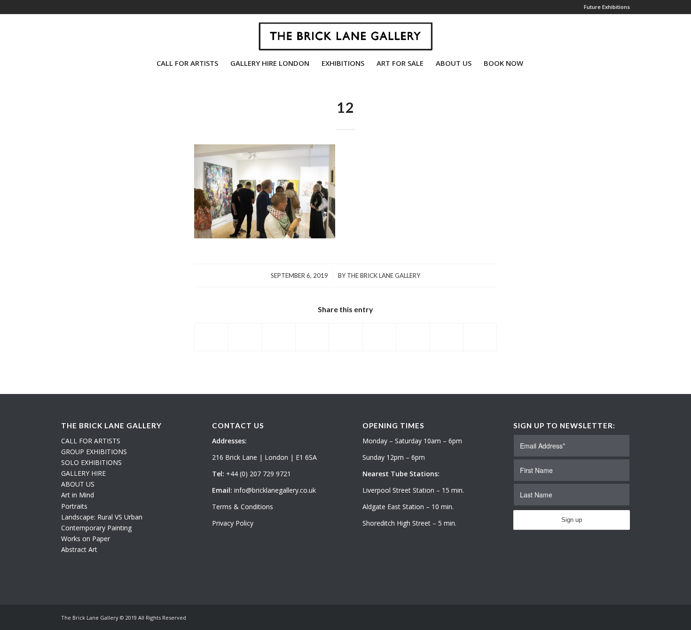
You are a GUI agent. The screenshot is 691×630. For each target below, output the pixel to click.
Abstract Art (79, 549)
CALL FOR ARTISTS (90, 440)
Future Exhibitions (607, 6)
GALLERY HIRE (83, 473)
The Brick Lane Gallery (383, 275)
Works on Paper (85, 538)
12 (345, 107)
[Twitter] (64, 32)
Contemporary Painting (96, 527)
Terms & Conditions (242, 506)
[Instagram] (78, 32)
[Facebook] (92, 32)
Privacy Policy (232, 523)
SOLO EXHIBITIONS (91, 462)
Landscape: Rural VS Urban (101, 516)
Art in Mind (77, 494)
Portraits (74, 506)
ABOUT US (77, 484)
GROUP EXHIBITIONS (94, 451)
